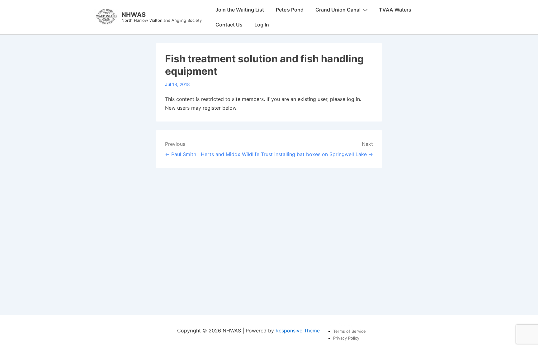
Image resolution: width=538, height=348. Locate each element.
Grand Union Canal (338, 10)
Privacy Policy (346, 338)
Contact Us (229, 24)
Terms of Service (349, 331)
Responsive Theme (298, 330)
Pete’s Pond (290, 10)
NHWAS (133, 14)
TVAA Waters (395, 10)
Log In (261, 24)
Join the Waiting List (239, 10)
